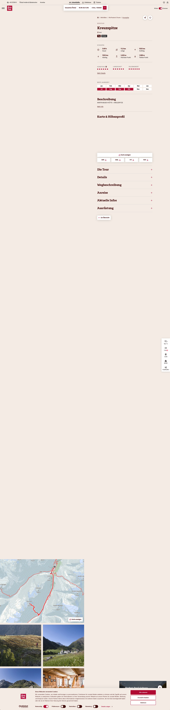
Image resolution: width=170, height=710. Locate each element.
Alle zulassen (143, 692)
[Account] (167, 2)
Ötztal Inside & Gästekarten (28, 2)
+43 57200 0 (13, 2)
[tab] (74, 2)
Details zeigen (105, 706)
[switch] (63, 706)
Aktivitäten (103, 17)
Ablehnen (143, 702)
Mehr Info (100, 107)
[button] (124, 169)
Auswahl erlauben (143, 697)
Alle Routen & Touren (115, 17)
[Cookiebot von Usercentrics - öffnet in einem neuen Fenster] (23, 706)
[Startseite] (98, 18)
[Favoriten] (164, 2)
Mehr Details (101, 73)
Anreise (42, 2)
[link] (97, 2)
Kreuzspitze (125, 17)
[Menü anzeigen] (3, 8)
